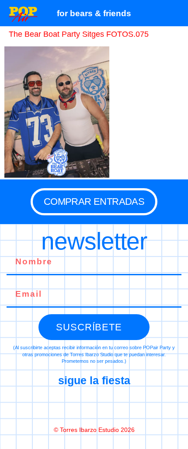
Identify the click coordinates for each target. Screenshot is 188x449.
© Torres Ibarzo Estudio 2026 (94, 429)
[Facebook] (57, 405)
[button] (177, 13)
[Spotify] (130, 405)
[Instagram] (94, 405)
